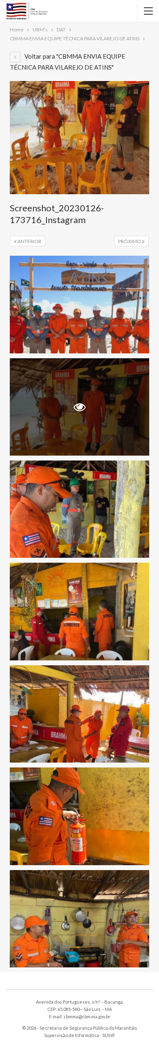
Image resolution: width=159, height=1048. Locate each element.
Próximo (130, 241)
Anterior (29, 241)
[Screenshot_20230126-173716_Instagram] (79, 304)
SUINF (108, 1035)
